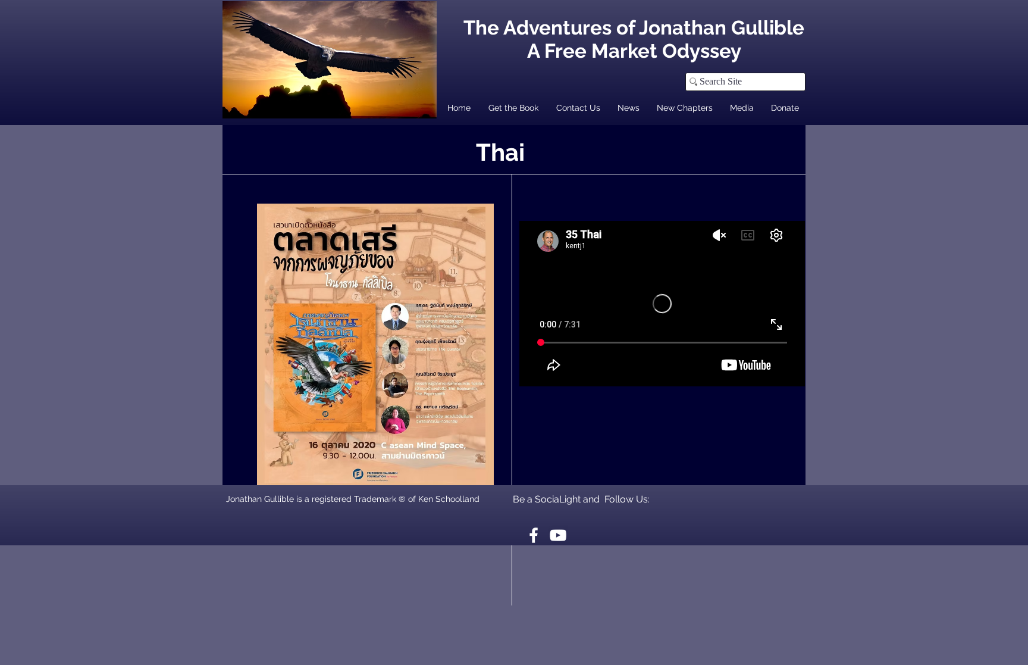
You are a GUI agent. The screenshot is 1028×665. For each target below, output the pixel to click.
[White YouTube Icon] (558, 535)
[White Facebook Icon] (534, 535)
